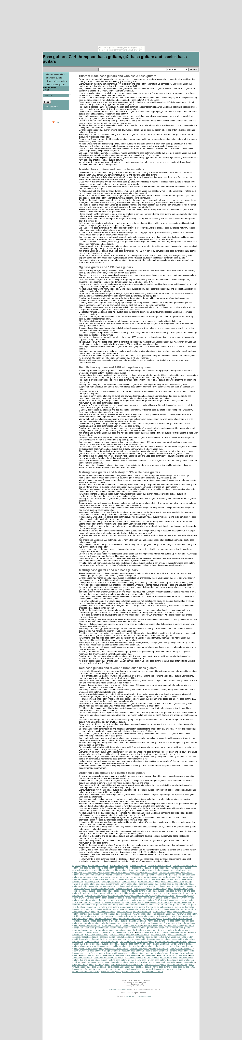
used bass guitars (149, 872)
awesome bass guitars (160, 916)
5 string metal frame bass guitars (177, 918)
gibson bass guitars (129, 939)
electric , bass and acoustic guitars (129, 891)
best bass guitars (173, 891)
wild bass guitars (131, 909)
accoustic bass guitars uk (133, 951)
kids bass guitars (92, 882)
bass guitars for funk (180, 893)
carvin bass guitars (129, 884)
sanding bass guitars (111, 882)
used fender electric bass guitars (108, 879)
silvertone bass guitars (113, 905)
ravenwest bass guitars (134, 875)
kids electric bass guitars (170, 872)
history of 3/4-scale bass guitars (86, 898)
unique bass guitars (155, 891)
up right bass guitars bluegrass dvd (112, 868)
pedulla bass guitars (153, 898)
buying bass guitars (89, 872)
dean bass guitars (93, 909)
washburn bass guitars (113, 909)
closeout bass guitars (152, 923)
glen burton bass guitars (157, 928)
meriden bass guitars (183, 902)
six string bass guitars (89, 886)
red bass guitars (120, 870)
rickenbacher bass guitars (102, 888)
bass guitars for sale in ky (172, 882)
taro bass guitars (182, 930)
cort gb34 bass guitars (95, 953)
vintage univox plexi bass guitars (94, 946)
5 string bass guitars (118, 960)
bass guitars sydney (178, 909)
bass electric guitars (108, 893)
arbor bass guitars (148, 955)
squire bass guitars (88, 900)
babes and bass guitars (116, 953)
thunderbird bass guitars (149, 882)
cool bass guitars (117, 916)
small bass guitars (138, 865)
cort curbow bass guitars (140, 868)
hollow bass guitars (168, 958)
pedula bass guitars (165, 895)
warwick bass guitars (142, 914)
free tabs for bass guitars (137, 902)
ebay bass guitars (54, 78)
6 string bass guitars (153, 879)
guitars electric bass (137, 960)
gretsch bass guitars (157, 960)
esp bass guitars (87, 868)
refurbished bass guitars (152, 971)
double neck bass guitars (106, 918)
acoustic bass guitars (55, 85)
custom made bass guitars (159, 865)
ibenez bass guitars (118, 944)
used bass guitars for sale (107, 884)
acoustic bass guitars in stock (122, 932)
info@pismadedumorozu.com (119, 989)
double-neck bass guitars (83, 891)
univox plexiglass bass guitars (154, 909)
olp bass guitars (79, 865)
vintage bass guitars (142, 912)
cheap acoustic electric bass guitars (181, 886)
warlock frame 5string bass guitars (178, 877)
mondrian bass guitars (82, 930)
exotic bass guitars (161, 868)
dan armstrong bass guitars (132, 907)
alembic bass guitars (55, 74)
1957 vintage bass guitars (166, 900)
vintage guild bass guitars (112, 886)
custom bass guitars (81, 870)
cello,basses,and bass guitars (121, 967)
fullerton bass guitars (119, 865)
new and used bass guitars (92, 875)
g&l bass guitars (171, 898)
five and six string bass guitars (159, 907)
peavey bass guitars (161, 893)
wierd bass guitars (114, 875)
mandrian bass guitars (98, 865)
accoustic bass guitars (132, 923)
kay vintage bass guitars (174, 879)
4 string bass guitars (108, 900)
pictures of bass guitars (56, 81)
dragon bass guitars (138, 870)
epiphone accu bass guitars (95, 962)
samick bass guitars (134, 886)
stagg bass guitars (131, 877)
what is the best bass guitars (160, 870)
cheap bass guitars (99, 921)
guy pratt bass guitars (154, 886)
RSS (56, 122)
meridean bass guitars (181, 868)
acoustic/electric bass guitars (85, 937)
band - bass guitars (184, 895)
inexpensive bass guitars (111, 877)
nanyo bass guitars (156, 921)
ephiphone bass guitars (83, 918)
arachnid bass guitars (101, 870)
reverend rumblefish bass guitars (87, 905)
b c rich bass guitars (89, 893)
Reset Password (50, 107)
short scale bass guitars (155, 964)
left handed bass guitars (119, 895)
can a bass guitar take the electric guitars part (119, 872)
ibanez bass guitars (137, 921)
